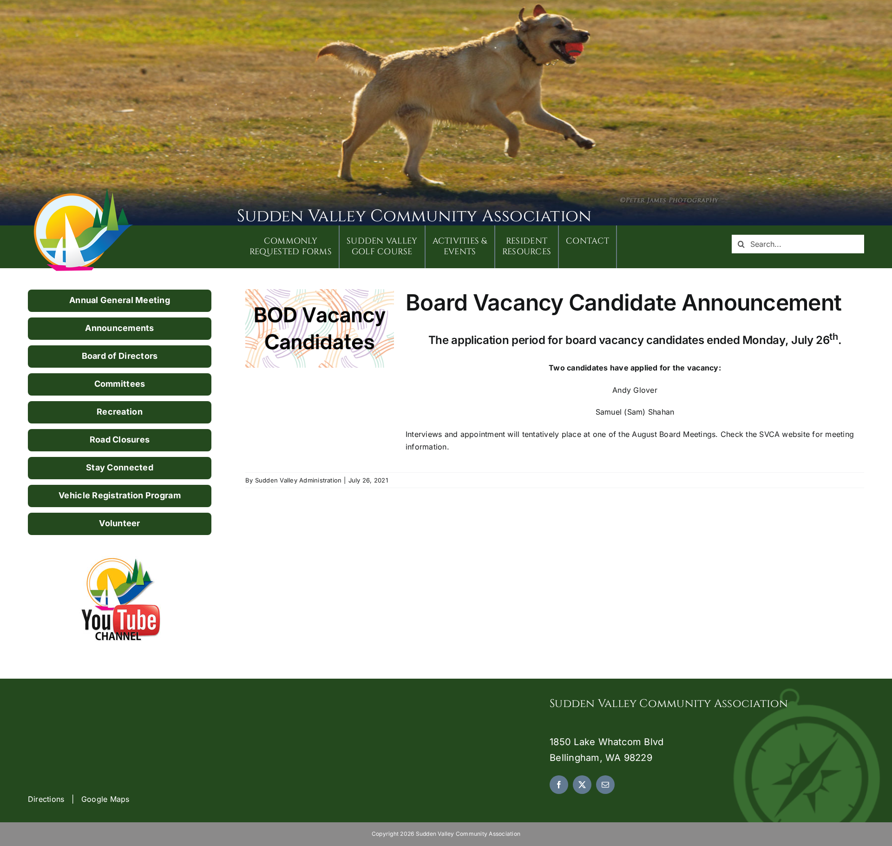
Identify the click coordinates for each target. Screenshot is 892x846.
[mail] (605, 784)
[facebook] (559, 784)
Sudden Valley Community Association (414, 216)
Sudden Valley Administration (298, 480)
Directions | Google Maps (79, 799)
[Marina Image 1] (83, 191)
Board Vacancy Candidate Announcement (623, 302)
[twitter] (582, 784)
